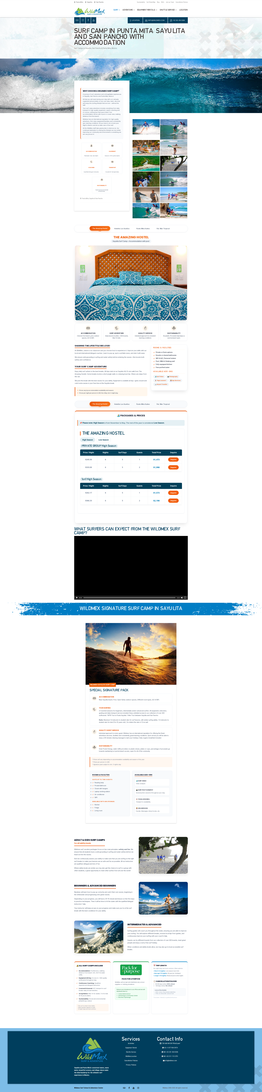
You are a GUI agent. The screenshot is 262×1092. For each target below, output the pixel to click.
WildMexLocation (131, 1056)
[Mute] (182, 598)
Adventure (128, 10)
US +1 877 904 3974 (171, 1048)
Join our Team (170, 2)
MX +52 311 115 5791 (170, 1056)
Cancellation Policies (182, 2)
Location (183, 10)
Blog (158, 2)
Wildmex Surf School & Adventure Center (88, 1088)
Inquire (173, 459)
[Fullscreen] (185, 598)
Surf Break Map (151, 2)
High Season (87, 440)
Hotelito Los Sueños (121, 228)
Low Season (103, 440)
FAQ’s (162, 2)
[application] (131, 568)
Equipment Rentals (146, 10)
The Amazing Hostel (99, 228)
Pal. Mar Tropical (163, 228)
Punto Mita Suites (143, 228)
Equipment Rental (131, 1048)
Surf (115, 10)
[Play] (77, 598)
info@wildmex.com (171, 1061)
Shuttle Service (167, 10)
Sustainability (141, 2)
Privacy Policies (131, 1065)
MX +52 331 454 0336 (170, 1052)
